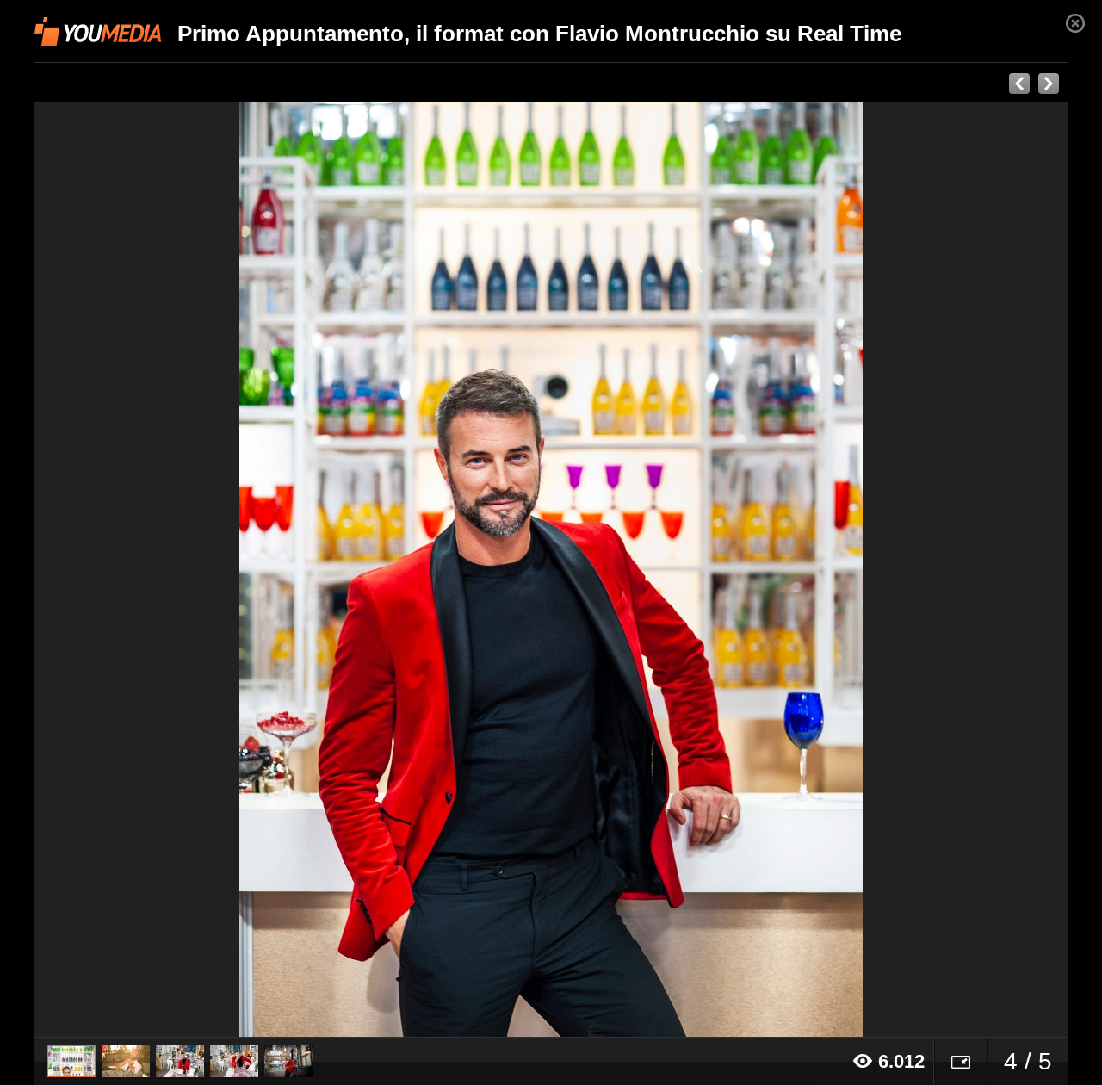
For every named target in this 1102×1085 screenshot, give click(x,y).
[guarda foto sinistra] (137, 570)
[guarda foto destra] (654, 570)
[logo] (97, 31)
